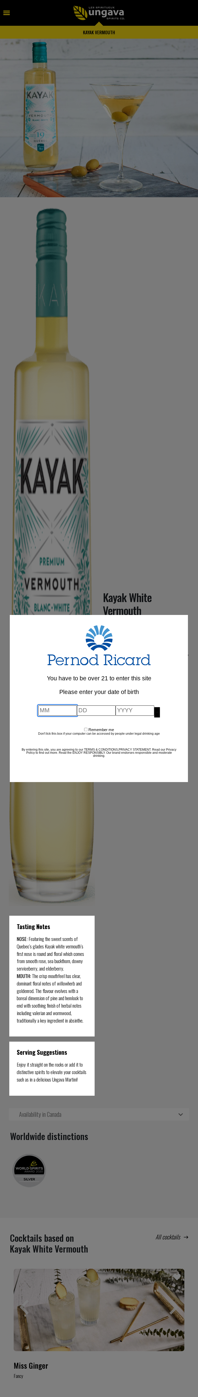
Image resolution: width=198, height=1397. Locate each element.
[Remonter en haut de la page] (9, 1379)
